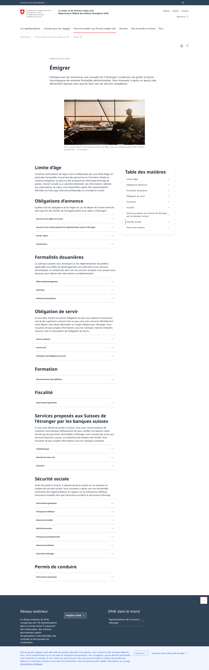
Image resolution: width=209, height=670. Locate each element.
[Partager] (187, 45)
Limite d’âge (132, 179)
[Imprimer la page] (181, 45)
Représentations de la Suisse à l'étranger (124, 621)
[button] (30, 28)
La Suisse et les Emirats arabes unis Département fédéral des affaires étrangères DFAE (83, 12)
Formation (131, 201)
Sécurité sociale (133, 221)
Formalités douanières (136, 190)
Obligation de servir (135, 196)
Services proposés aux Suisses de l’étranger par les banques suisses (146, 214)
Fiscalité (130, 207)
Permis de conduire (135, 227)
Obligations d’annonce (136, 184)
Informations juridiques (31, 664)
